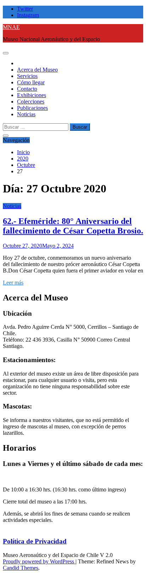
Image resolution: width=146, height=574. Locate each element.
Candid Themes (20, 568)
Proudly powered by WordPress (39, 561)
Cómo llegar (31, 82)
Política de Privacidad (35, 541)
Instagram (28, 15)
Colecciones (30, 102)
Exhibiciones (31, 95)
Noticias (26, 114)
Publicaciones (32, 108)
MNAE (11, 27)
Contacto (27, 89)
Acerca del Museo (37, 70)
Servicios (27, 76)
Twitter (25, 9)
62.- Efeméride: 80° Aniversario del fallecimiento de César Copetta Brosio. (73, 225)
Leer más (13, 283)
